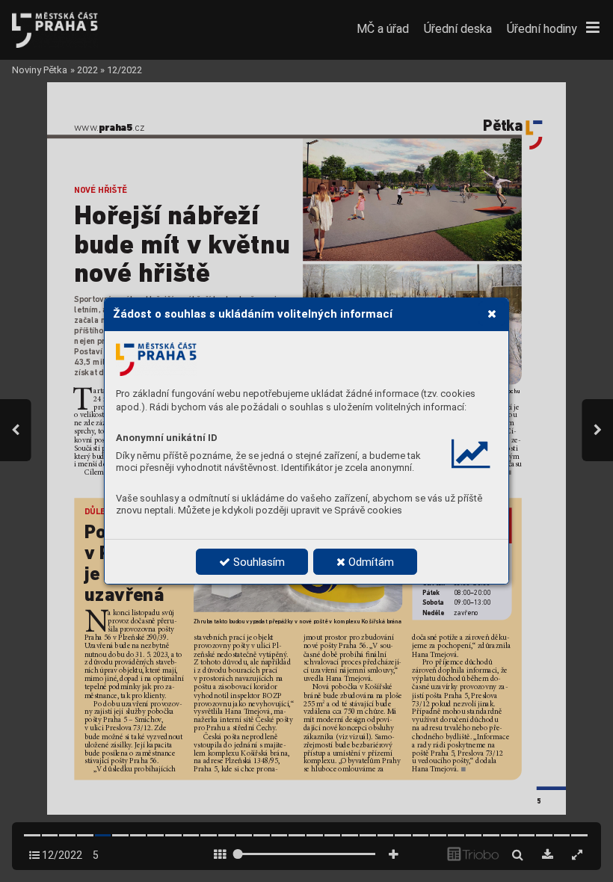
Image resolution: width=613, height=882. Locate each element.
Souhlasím (257, 562)
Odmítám (369, 562)
